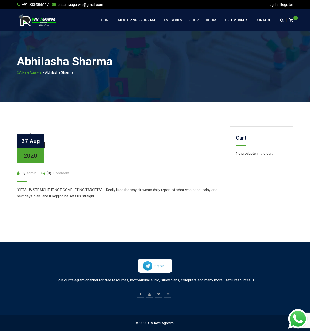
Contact (263, 20)
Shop (194, 20)
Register (286, 4)
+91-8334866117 (35, 4)
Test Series (172, 20)
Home (106, 20)
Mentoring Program (136, 20)
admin (31, 173)
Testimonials (236, 20)
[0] (291, 20)
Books (211, 20)
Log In (273, 4)
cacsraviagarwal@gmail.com (80, 4)
